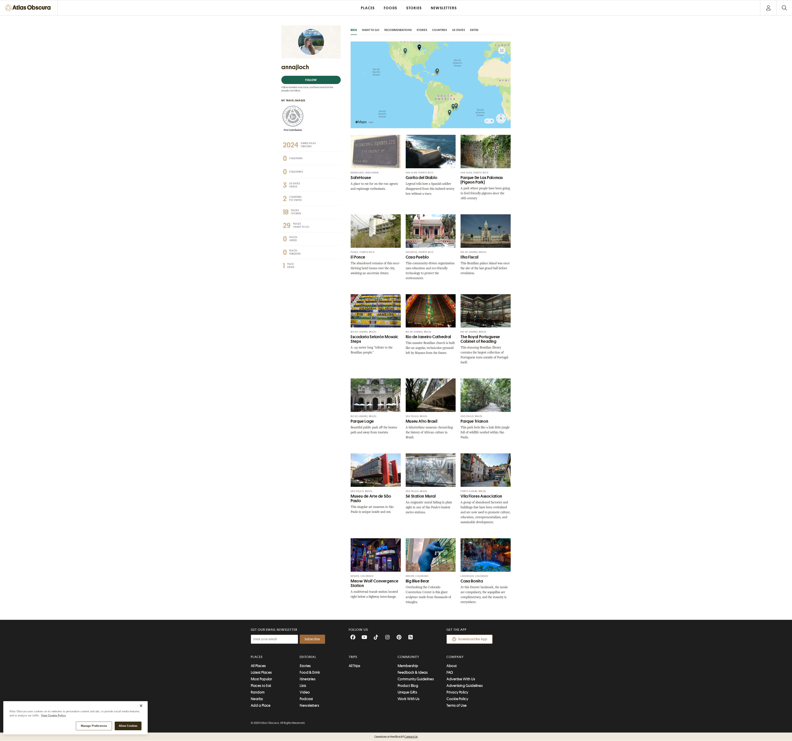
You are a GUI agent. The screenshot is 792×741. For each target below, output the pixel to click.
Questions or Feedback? (396, 736)
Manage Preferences (94, 725)
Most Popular (261, 679)
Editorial (308, 657)
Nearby (257, 699)
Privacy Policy (457, 692)
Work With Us (408, 699)
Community (408, 657)
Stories (422, 29)
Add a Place (261, 705)
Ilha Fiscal (469, 257)
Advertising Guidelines (465, 685)
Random (258, 692)
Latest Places (261, 672)
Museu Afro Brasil (421, 421)
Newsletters (309, 705)
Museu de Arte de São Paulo (371, 498)
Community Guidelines (416, 679)
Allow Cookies (128, 725)
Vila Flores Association (481, 496)
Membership (408, 665)
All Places (258, 665)
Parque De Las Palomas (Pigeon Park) (482, 179)
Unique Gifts (407, 692)
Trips (353, 657)
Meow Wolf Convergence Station (374, 583)
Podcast (306, 699)
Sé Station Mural (421, 496)
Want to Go (371, 29)
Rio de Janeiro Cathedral (428, 337)
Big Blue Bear (417, 581)
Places (257, 657)
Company (455, 657)
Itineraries (307, 679)
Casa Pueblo (417, 257)
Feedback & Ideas (413, 672)
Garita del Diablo (421, 177)
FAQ (450, 672)
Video (305, 692)
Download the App (472, 639)
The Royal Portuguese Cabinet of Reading (480, 339)
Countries (439, 29)
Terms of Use (457, 705)
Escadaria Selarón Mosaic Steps (374, 339)
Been (354, 29)
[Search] (784, 7)
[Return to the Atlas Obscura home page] (29, 7)
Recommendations (398, 29)
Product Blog (408, 685)
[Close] (141, 705)
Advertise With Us (461, 679)
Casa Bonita (472, 581)
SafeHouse (361, 177)
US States (458, 29)
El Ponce (358, 257)
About (452, 665)
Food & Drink (310, 672)
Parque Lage (362, 421)
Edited (474, 29)
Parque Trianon (474, 421)
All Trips (354, 665)
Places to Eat (261, 685)
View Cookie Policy (53, 715)
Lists (303, 685)
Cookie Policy (457, 699)
